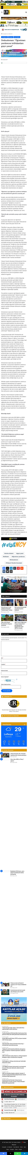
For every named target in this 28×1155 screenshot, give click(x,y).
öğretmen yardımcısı (19, 556)
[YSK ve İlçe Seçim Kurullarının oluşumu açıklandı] (7, 617)
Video (7, 1149)
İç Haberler (9, 33)
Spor (25, 1147)
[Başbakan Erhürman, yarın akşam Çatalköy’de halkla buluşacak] (5, 925)
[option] (14, 585)
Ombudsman (14, 560)
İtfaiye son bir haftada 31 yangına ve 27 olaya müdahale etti (18, 984)
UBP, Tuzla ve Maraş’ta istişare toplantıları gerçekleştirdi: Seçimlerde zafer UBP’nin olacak (20, 625)
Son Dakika (16, 37)
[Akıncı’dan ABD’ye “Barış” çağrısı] (5, 814)
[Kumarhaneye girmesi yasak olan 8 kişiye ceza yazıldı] (5, 992)
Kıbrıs (21, 1147)
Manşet (10, 37)
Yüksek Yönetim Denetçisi (14, 563)
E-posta (3, 664)
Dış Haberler (16, 1147)
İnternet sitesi (4, 670)
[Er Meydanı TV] (7, 12)
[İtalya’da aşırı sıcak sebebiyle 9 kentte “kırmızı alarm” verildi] (7, 602)
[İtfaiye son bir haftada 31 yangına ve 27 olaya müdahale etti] (5, 984)
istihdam (6, 556)
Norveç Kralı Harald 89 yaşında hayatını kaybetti (20, 609)
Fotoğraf (12, 1149)
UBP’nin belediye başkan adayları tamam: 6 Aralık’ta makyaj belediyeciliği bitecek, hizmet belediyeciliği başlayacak (14, 586)
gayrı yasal (20, 553)
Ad (2, 658)
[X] (7, 568)
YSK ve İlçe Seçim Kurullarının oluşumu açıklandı (6, 624)
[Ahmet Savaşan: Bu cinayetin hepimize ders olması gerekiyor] (5, 755)
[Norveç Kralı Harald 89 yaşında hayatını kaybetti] (21, 602)
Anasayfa (4, 33)
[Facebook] (3, 568)
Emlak (16, 1149)
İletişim (20, 1149)
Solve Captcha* (5, 676)
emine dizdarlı (9, 553)
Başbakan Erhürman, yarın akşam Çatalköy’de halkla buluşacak (17, 873)
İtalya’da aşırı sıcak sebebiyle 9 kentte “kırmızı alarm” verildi (6, 609)
